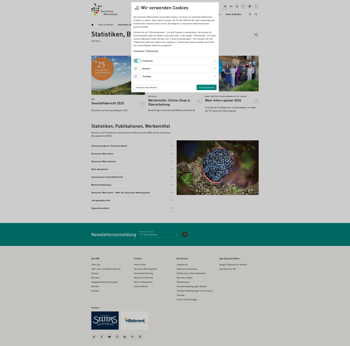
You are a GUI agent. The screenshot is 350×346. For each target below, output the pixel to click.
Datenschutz (152, 50)
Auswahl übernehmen (146, 87)
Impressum (139, 50)
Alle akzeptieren (206, 87)
